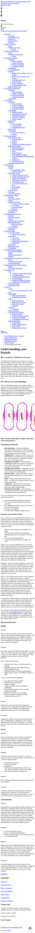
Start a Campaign (17, 61)
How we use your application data (22, 290)
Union (10, 299)
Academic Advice (17, 139)
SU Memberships (17, 278)
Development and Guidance (20, 241)
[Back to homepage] (5, 5)
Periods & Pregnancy (18, 148)
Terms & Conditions (14, 321)
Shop (9, 272)
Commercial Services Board (20, 316)
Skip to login (14, 1)
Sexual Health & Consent (19, 154)
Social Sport (11, 120)
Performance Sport (13, 246)
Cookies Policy (16, 323)
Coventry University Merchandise (22, 273)
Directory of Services (7, 901)
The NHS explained (18, 161)
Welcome (11, 42)
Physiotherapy (12, 248)
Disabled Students (17, 112)
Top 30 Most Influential (15, 251)
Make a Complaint (6, 888)
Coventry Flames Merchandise (21, 277)
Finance (14, 141)
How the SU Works (18, 304)
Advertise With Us (13, 311)
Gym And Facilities (14, 233)
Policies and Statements (19, 295)
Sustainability (12, 294)
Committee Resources (18, 80)
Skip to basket (22, 1)
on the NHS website (16, 612)
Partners (14, 134)
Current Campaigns (17, 63)
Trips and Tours (12, 41)
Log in (4, 27)
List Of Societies (17, 124)
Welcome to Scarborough (15, 54)
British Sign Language (14, 255)
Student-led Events (13, 37)
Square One (11, 39)
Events (10, 46)
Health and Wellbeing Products (21, 280)
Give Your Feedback (14, 193)
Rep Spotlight (16, 187)
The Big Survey (13, 190)
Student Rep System (14, 173)
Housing (14, 143)
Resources (15, 188)
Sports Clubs (12, 129)
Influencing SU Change (19, 302)
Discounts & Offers (14, 285)
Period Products (9, 343)
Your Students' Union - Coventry (14, 336)
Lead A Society (16, 81)
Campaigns (11, 59)
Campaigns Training (18, 66)
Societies (10, 71)
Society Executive (17, 83)
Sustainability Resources (19, 297)
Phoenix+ (11, 256)
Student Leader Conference (16, 221)
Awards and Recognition (19, 85)
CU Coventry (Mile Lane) (19, 183)
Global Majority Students (19, 114)
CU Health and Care (18, 182)
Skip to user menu (13, 3)
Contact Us (11, 307)
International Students (18, 115)
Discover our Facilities (18, 234)
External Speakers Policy (19, 324)
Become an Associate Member (21, 282)
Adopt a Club (16, 239)
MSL (9, 930)
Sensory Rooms (16, 153)
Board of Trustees (17, 314)
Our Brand (15, 306)
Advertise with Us (6, 885)
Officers (10, 168)
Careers (10, 289)
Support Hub (16, 160)
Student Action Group (14, 87)
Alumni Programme (14, 263)
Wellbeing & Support (14, 146)
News (10, 292)
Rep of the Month (17, 207)
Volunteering (12, 131)
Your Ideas (11, 192)
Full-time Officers (17, 171)
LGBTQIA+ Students (18, 117)
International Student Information (21, 144)
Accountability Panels (18, 170)
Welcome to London (14, 47)
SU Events (11, 36)
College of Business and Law (20, 177)
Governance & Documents (16, 312)
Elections (11, 166)
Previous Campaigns (18, 64)
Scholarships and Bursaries (16, 163)
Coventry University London (20, 204)
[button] (1, 6)
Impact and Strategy (18, 300)
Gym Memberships (14, 70)
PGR (13, 185)
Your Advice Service (14, 137)
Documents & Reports (18, 317)
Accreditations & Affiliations (20, 319)
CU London (15, 205)
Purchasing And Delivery (19, 328)
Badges (10, 253)
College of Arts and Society (20, 175)
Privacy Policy (16, 326)
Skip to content (5, 1)
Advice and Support (10, 337)
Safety (14, 151)
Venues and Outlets (14, 283)
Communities (12, 68)
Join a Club (15, 238)
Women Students (17, 119)
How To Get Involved (18, 132)
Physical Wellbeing (17, 149)
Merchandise (16, 243)
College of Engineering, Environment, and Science (19, 179)
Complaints (15, 309)
